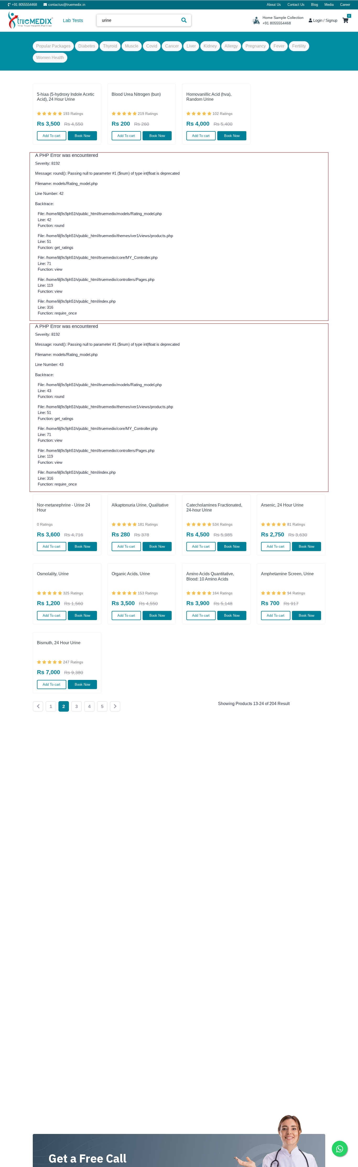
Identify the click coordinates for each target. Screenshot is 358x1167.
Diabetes (86, 46)
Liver (191, 46)
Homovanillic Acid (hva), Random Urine (208, 97)
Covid (151, 46)
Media (329, 5)
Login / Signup (324, 20)
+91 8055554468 (24, 5)
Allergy (231, 46)
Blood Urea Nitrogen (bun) (136, 94)
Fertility (299, 46)
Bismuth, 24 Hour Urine (58, 643)
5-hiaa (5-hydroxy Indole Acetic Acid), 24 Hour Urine (65, 97)
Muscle (131, 46)
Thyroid (110, 46)
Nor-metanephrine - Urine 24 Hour (63, 507)
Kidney (210, 46)
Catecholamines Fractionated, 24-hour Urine (214, 507)
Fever (279, 46)
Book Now (82, 136)
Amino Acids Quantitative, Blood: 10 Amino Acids (210, 576)
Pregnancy (256, 46)
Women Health (50, 57)
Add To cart (51, 136)
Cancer (172, 46)
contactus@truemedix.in (66, 5)
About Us (274, 5)
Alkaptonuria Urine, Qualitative (140, 505)
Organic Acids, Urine (131, 574)
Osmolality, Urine (53, 574)
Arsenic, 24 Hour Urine (282, 505)
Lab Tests (73, 20)
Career (345, 5)
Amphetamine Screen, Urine (287, 574)
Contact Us (296, 5)
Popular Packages (53, 46)
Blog (314, 5)
